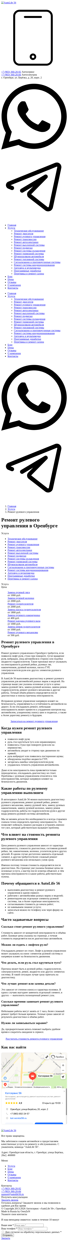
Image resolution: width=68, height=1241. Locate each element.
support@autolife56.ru (12, 1194)
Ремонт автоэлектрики (20, 550)
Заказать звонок (9, 1200)
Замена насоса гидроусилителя (24, 609)
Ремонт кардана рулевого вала (24, 621)
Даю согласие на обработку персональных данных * (33, 1232)
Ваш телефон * (9, 1228)
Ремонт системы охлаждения (23, 558)
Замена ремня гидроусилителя (24, 626)
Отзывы (12, 1174)
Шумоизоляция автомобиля (22, 564)
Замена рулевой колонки (21, 598)
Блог (10, 1168)
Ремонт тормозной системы (22, 561)
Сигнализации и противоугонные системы (31, 567)
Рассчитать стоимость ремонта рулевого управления (34, 1038)
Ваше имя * (7, 1225)
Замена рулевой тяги (19, 592)
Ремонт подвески (17, 556)
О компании (14, 1177)
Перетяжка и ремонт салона (23, 578)
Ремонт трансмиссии (19, 547)
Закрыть (5, 1238)
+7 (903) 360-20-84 (11, 74)
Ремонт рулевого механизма (23, 632)
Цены (11, 1171)
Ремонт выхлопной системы (23, 553)
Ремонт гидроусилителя (20, 603)
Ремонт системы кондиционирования (28, 570)
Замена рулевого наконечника (24, 615)
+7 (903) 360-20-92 (11, 71)
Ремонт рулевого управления (23, 544)
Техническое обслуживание (22, 538)
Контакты (13, 1180)
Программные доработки (21, 576)
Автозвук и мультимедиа (21, 573)
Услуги (11, 1166)
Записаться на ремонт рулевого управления (34, 721)
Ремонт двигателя (17, 541)
